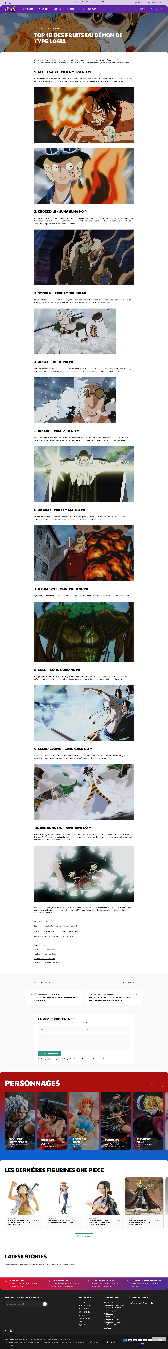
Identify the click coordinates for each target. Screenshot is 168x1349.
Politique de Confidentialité (110, 1315)
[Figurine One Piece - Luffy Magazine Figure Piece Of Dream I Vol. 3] (24, 1196)
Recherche (108, 1302)
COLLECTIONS (84, 1312)
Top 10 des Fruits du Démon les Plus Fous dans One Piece (58, 931)
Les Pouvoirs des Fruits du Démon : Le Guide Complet (56, 926)
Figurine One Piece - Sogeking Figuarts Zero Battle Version (139, 1222)
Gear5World (12, 1218)
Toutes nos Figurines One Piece (47, 963)
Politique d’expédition (53, 1342)
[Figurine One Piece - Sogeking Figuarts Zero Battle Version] (144, 1196)
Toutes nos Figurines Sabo (45, 954)
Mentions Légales (111, 1311)
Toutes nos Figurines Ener (44, 958)
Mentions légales (9, 1345)
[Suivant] (108, 2)
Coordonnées (64, 1342)
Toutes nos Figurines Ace (44, 950)
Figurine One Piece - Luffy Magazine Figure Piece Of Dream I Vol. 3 (19, 1222)
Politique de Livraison (112, 1319)
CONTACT (82, 1325)
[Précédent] (60, 2)
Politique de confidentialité (72, 1059)
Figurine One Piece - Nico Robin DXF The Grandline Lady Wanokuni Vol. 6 (99, 1222)
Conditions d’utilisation (41, 1342)
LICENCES (82, 1315)
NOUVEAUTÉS (83, 1309)
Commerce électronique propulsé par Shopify (55, 1339)
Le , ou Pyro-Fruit (48, 79)
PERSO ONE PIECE (85, 1319)
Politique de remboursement (12, 1342)
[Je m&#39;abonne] (45, 1304)
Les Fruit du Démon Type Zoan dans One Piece (53, 936)
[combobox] (140, 2)
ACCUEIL (81, 1302)
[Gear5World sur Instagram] (11, 1330)
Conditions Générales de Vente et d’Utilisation (114, 1307)
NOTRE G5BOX (84, 1306)
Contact (107, 1328)
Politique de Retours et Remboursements (113, 1324)
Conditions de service (92, 1059)
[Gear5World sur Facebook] (6, 1330)
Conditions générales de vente (76, 1342)
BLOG (80, 1322)
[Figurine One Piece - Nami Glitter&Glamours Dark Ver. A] (64, 1196)
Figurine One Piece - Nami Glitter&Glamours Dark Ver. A (61, 1222)
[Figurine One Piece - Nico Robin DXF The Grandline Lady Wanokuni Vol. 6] (104, 1196)
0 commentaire (130, 982)
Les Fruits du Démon (42, 60)
